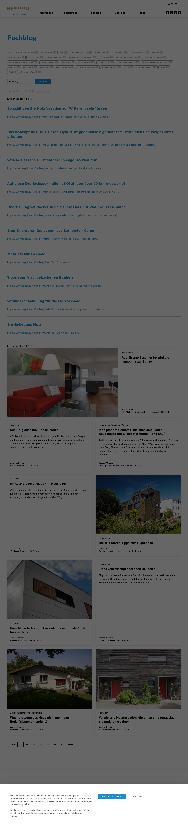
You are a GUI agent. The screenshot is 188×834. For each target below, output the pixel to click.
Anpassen (138, 796)
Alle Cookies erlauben (111, 796)
